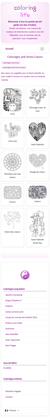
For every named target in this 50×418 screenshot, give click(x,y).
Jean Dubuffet (11, 334)
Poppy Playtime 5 (13, 300)
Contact (9, 397)
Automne (9, 329)
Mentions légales (13, 391)
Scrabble (7, 368)
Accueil (9, 49)
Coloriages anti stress (11, 63)
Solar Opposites (12, 340)
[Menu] (42, 49)
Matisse (9, 306)
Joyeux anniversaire (14, 312)
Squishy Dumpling (13, 295)
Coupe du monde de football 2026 (21, 317)
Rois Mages (10, 345)
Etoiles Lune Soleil (13, 323)
